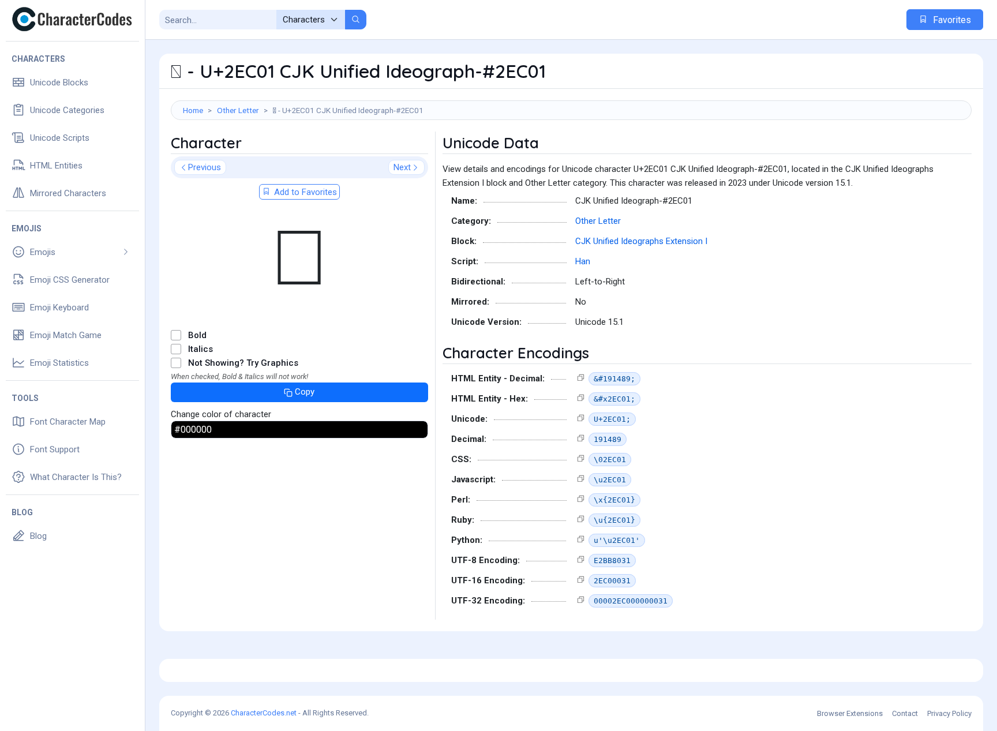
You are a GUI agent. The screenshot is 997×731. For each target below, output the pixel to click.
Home (193, 110)
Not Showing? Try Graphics (243, 363)
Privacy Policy (949, 713)
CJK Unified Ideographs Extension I (641, 241)
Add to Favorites (304, 192)
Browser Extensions (850, 713)
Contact (905, 713)
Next (402, 167)
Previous (204, 167)
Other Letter (238, 110)
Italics (200, 349)
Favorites (951, 19)
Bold (197, 335)
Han (582, 261)
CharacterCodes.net (264, 712)
